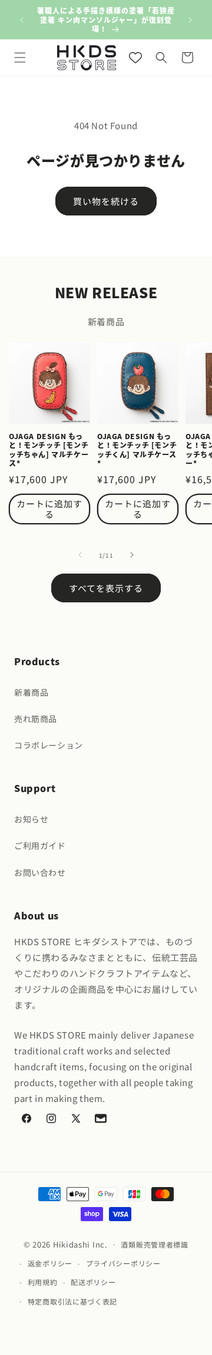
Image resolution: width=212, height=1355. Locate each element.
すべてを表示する (106, 588)
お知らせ (31, 819)
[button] (20, 57)
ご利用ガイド (40, 845)
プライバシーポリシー (123, 1263)
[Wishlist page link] (135, 57)
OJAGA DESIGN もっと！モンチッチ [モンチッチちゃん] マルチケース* (48, 450)
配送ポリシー (93, 1282)
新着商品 (31, 692)
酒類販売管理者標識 (154, 1244)
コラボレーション (48, 745)
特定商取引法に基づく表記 (72, 1301)
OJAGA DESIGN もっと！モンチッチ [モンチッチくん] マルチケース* (137, 450)
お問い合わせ (40, 872)
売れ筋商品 (35, 718)
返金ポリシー (50, 1263)
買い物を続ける (106, 201)
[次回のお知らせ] (190, 20)
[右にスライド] (132, 555)
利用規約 (43, 1282)
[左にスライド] (80, 555)
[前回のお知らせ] (22, 20)
